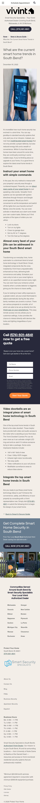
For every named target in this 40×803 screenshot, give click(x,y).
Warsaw (10, 632)
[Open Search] (34, 3)
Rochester (11, 636)
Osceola (10, 609)
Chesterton (25, 632)
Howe (23, 636)
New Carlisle (25, 609)
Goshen (10, 623)
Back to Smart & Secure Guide (18, 514)
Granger (24, 605)
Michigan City (12, 627)
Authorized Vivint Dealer (13, 745)
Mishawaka (11, 605)
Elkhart (10, 614)
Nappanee (11, 618)
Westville (24, 627)
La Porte (24, 623)
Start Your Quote (20, 395)
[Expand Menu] (23, 15)
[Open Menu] (3, 3)
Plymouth (24, 618)
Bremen (23, 614)
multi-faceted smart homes (21, 141)
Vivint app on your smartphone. (16, 310)
